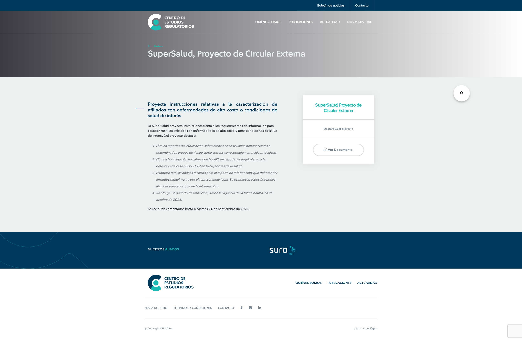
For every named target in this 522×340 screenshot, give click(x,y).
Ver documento (340, 149)
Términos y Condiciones (192, 308)
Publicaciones (301, 22)
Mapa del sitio (156, 308)
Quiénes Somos (268, 22)
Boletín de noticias (330, 5)
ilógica (373, 328)
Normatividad (360, 22)
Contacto (362, 5)
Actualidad (330, 22)
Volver (158, 46)
